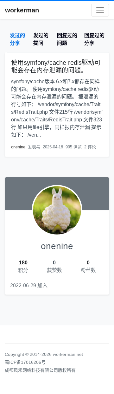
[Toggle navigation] (100, 10)
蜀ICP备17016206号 (25, 362)
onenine (18, 147)
